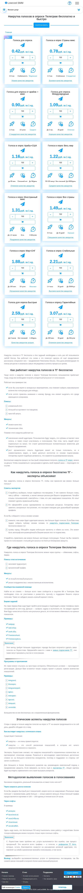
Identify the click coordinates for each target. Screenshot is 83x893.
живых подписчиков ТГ (62, 650)
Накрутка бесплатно (8, 879)
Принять (26, 887)
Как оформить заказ (50, 879)
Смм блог (5, 882)
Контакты (47, 876)
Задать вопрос (72, 873)
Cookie (17, 887)
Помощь (62, 887)
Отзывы (25, 882)
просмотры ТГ (59, 768)
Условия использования (31, 876)
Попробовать (41, 25)
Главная (8, 32)
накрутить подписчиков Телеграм (64, 523)
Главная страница (8, 876)
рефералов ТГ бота (67, 844)
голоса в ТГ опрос (65, 460)
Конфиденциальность (30, 879)
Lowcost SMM (15, 3)
